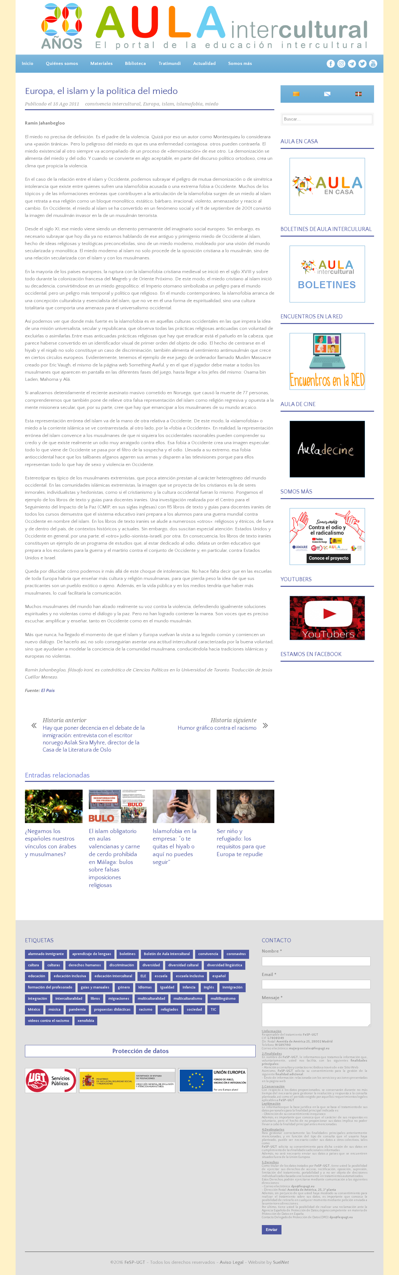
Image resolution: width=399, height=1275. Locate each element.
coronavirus (236, 954)
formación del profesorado (50, 987)
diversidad (151, 965)
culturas (53, 965)
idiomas (145, 987)
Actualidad (204, 63)
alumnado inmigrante (46, 954)
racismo (145, 1010)
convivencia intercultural (113, 104)
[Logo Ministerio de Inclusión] (128, 1091)
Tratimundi (169, 63)
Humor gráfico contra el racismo (217, 728)
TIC (213, 1010)
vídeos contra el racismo (48, 1021)
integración (37, 999)
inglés (209, 987)
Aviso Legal (231, 1262)
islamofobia (189, 104)
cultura (33, 965)
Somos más (240, 63)
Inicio (27, 63)
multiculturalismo (188, 999)
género (124, 987)
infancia (189, 987)
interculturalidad (68, 999)
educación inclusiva (70, 976)
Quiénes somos (62, 63)
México (34, 1010)
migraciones (118, 999)
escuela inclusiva (190, 976)
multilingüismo (223, 999)
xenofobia (86, 1021)
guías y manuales (95, 987)
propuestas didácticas (112, 1010)
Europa (151, 104)
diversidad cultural (183, 965)
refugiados (169, 1010)
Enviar (271, 1230)
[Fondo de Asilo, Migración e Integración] (213, 1091)
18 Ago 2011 (66, 104)
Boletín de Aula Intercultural (167, 954)
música (54, 1010)
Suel (281, 1262)
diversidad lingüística (224, 965)
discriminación (121, 965)
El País (48, 690)
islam (168, 104)
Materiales (101, 63)
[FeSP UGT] (51, 1091)
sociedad (194, 1010)
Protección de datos (140, 1051)
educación (36, 976)
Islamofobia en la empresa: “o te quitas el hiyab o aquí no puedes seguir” (175, 847)
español (219, 976)
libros (95, 999)
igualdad (167, 987)
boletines (128, 954)
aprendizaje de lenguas (91, 954)
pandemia (77, 1010)
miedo (212, 104)
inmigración (233, 987)
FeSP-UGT (134, 1262)
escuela (161, 976)
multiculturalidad (151, 999)
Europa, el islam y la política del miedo (101, 91)
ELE (143, 976)
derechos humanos (85, 965)
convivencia (208, 954)
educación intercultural (113, 976)
